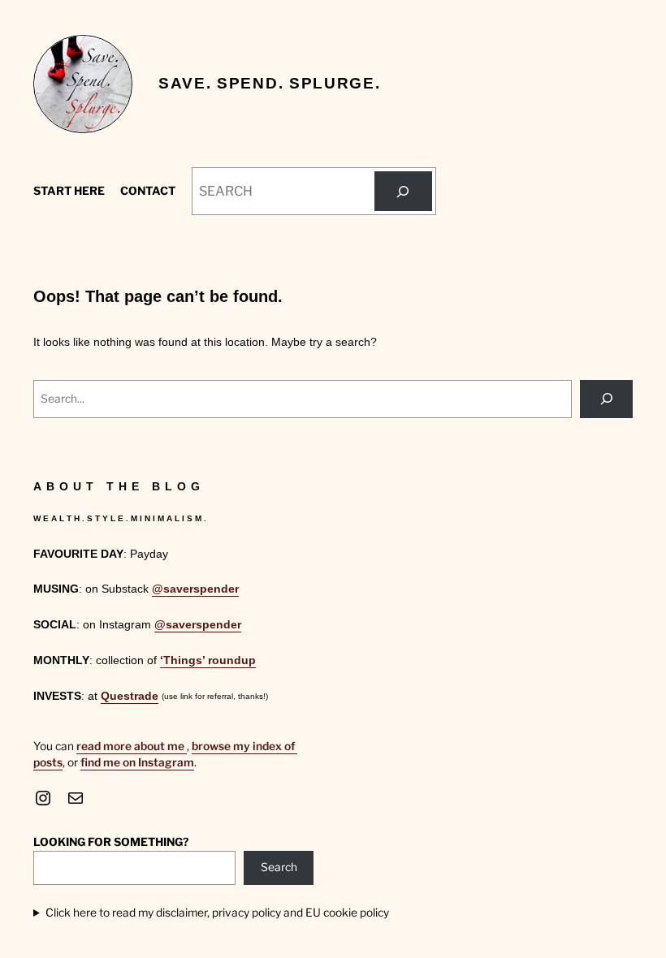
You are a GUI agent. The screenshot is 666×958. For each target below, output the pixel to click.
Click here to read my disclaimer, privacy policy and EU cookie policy (217, 912)
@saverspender (195, 589)
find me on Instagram (137, 762)
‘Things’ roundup (208, 660)
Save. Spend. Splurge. (269, 83)
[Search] (403, 191)
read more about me (131, 746)
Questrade (129, 696)
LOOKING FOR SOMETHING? (110, 841)
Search (279, 867)
